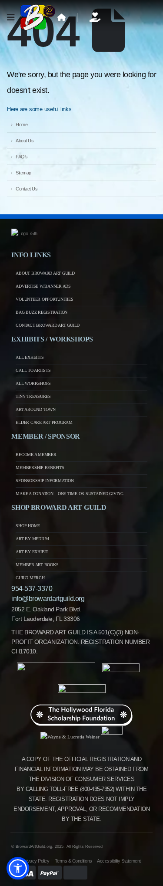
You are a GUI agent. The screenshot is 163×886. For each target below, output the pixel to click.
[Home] (62, 17)
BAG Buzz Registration (41, 312)
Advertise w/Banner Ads (43, 286)
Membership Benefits (40, 467)
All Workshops (33, 383)
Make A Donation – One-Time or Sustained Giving (69, 493)
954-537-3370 (31, 588)
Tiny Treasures (33, 396)
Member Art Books (37, 564)
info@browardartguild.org (47, 598)
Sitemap (23, 172)
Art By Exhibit (32, 551)
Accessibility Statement (119, 860)
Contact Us (26, 188)
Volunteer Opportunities (44, 299)
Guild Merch (30, 577)
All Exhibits (29, 357)
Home (21, 124)
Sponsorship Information (44, 480)
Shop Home (28, 525)
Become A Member (36, 454)
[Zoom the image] (24, 233)
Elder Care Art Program (44, 422)
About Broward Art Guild (45, 273)
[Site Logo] (37, 17)
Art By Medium (32, 538)
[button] (18, 868)
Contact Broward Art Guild (48, 325)
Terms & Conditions (73, 860)
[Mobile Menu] (13, 17)
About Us (24, 140)
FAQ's (22, 156)
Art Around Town (35, 409)
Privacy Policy (35, 860)
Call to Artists (33, 370)
